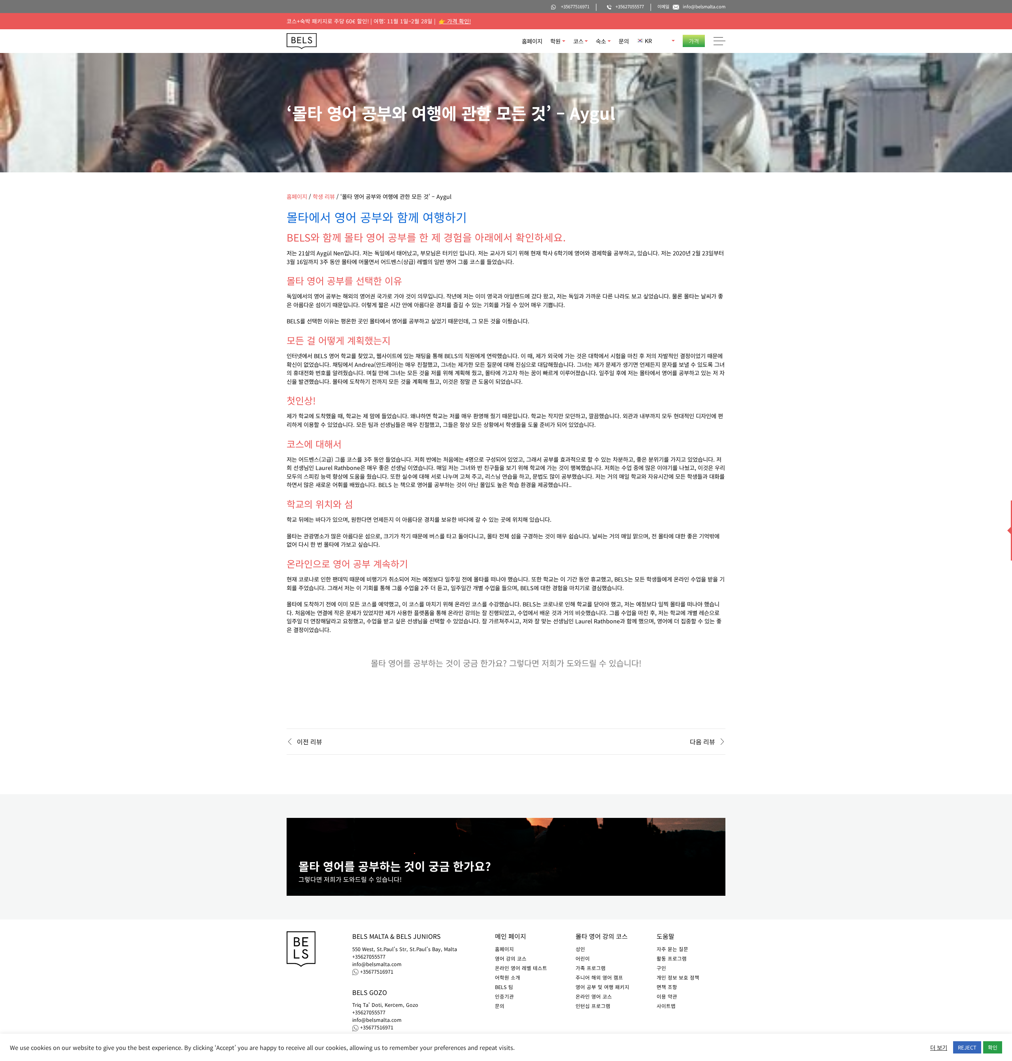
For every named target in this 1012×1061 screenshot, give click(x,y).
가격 (694, 41)
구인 (661, 968)
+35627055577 (368, 956)
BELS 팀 (504, 987)
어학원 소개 (507, 977)
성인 (580, 949)
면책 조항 (667, 987)
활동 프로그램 (672, 958)
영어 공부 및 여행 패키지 (602, 987)
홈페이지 (532, 41)
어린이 (583, 958)
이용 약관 (667, 996)
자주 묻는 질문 (672, 949)
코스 (578, 41)
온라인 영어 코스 (594, 996)
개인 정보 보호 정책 (678, 977)
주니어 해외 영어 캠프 (599, 977)
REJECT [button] (967, 1047)
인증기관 (504, 996)
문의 (624, 41)
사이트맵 (666, 1006)
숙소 (601, 41)
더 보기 (938, 1047)
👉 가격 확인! (455, 21)
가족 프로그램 (591, 968)
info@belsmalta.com (377, 964)
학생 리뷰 (324, 196)
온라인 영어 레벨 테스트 (521, 968)
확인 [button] (992, 1047)
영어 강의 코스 (511, 958)
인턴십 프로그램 (593, 1006)
